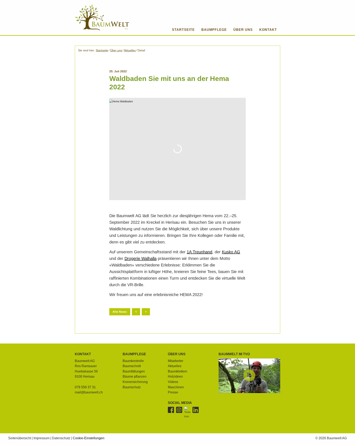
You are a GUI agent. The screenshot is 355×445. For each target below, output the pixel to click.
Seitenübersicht (19, 438)
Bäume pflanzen (134, 376)
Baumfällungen (134, 371)
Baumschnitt (132, 366)
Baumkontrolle (133, 361)
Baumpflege (134, 354)
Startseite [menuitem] (183, 29)
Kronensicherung (135, 382)
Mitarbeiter (175, 361)
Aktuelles (130, 50)
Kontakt (83, 354)
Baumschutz (132, 387)
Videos (173, 382)
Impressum (41, 438)
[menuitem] (214, 30)
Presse (173, 392)
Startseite (102, 50)
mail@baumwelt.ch (89, 392)
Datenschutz (61, 438)
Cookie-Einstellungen (88, 438)
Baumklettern (177, 371)
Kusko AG (231, 252)
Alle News (120, 311)
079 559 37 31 (85, 387)
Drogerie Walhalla (140, 258)
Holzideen (175, 376)
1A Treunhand (199, 252)
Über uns (116, 50)
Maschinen (176, 387)
